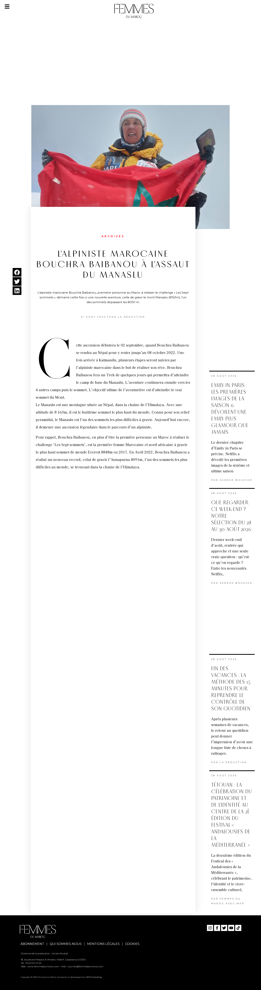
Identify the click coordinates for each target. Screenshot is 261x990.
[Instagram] (210, 928)
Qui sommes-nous (66, 944)
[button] (17, 272)
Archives (113, 236)
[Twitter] (224, 928)
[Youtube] (231, 928)
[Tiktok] (238, 928)
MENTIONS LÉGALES (103, 944)
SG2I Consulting (94, 977)
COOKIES (132, 944)
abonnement (32, 944)
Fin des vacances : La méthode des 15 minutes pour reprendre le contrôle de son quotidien (230, 688)
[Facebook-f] (217, 928)
